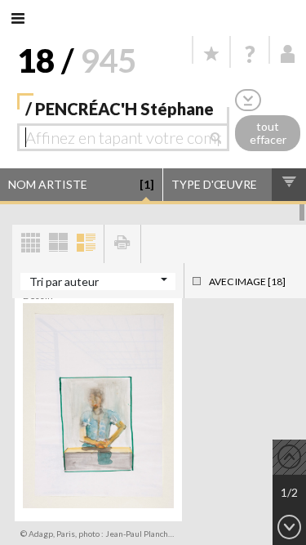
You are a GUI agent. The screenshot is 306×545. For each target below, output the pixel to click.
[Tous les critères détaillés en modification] (248, 100)
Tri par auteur (64, 281)
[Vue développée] (85, 244)
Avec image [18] (247, 281)
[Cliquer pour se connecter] (288, 54)
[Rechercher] (220, 137)
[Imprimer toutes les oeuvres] (122, 244)
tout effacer (268, 133)
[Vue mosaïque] (30, 244)
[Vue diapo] (58, 244)
